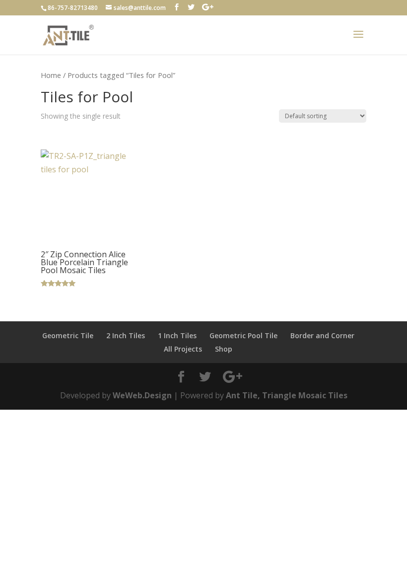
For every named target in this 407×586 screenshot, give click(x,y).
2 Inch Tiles (125, 335)
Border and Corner (322, 335)
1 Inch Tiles (177, 335)
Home (51, 75)
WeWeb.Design (142, 395)
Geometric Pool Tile (243, 335)
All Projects (183, 349)
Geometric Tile (67, 335)
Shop (223, 349)
